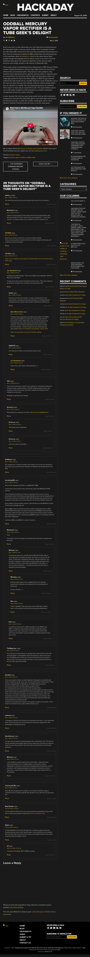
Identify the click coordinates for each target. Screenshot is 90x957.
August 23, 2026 (80, 15)
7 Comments (77, 153)
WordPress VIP (48, 951)
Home (5, 15)
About (54, 15)
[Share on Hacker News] (9, 40)
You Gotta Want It (78, 201)
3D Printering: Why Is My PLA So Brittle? (78, 245)
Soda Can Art (45, 164)
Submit (45, 15)
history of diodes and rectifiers (32, 148)
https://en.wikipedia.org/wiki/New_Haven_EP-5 (33, 329)
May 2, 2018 (54, 41)
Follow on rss (70, 95)
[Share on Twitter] (6, 40)
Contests (35, 15)
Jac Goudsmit (12, 271)
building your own (40, 151)
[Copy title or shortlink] (14, 40)
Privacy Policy (68, 948)
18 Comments (77, 127)
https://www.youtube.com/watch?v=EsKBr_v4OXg (26, 332)
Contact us (73, 95)
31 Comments (77, 163)
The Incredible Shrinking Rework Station (15, 166)
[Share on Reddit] (12, 40)
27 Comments (77, 251)
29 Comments (53, 37)
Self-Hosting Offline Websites (75, 292)
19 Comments (77, 272)
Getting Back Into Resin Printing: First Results (78, 169)
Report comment (51, 204)
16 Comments (77, 204)
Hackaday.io (23, 15)
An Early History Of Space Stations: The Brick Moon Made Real (78, 120)
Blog (12, 15)
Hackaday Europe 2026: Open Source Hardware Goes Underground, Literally (78, 145)
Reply (7, 204)
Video (22, 934)
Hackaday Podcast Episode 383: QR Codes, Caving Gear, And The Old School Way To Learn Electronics (78, 212)
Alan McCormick (17, 312)
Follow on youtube (67, 95)
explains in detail (28, 56)
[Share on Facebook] (4, 40)
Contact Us (25, 943)
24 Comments (77, 138)
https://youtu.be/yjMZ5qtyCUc (39, 412)
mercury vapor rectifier (17, 157)
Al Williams (10, 37)
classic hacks (15, 155)
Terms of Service (77, 948)
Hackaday (45, 7)
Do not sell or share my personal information (48, 949)
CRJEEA (8, 233)
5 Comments (77, 220)
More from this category (68, 178)
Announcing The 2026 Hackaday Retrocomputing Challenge (77, 265)
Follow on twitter (64, 95)
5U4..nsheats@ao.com (38, 813)
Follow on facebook (61, 95)
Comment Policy (17, 907)
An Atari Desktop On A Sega (76, 295)
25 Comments (77, 174)
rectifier (28, 157)
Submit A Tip (25, 937)
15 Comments (77, 240)
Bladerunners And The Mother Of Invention (78, 158)
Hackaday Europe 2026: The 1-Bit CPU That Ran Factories (78, 132)
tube (33, 157)
